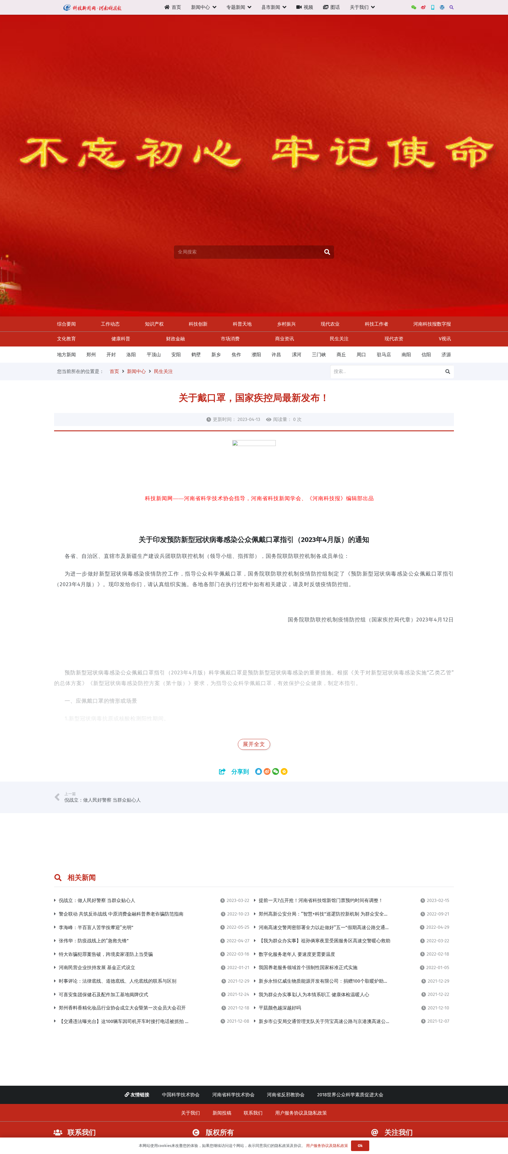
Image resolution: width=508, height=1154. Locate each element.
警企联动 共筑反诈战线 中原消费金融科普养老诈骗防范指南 (121, 914)
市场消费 (230, 338)
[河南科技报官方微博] (423, 7)
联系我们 (253, 1113)
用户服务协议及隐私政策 (301, 1113)
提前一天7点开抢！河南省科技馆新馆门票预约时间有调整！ (321, 900)
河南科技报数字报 (432, 324)
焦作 (236, 354)
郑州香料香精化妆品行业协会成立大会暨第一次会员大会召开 (122, 1008)
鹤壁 (196, 354)
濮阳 (256, 354)
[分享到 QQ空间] (284, 771)
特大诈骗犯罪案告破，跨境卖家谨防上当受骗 (106, 954)
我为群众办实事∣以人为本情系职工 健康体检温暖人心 (314, 994)
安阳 (176, 354)
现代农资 (394, 338)
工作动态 (110, 324)
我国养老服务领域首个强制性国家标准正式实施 (308, 967)
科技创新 (198, 324)
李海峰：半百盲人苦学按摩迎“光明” (96, 927)
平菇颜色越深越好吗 (280, 1008)
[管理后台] (442, 7)
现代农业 (330, 324)
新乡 (216, 354)
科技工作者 (376, 324)
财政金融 (175, 338)
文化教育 (66, 338)
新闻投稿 (222, 1113)
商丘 (341, 354)
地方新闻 (66, 354)
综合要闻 (66, 324)
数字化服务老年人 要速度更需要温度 (297, 954)
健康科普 (120, 338)
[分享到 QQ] (258, 771)
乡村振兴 (286, 324)
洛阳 (131, 354)
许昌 (276, 354)
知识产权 (154, 324)
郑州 (91, 354)
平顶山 (154, 354)
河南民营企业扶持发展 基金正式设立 (97, 967)
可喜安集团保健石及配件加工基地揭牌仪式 (103, 994)
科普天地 (242, 324)
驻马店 (384, 354)
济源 (446, 354)
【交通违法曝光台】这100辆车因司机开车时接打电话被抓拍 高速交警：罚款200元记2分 (151, 1021)
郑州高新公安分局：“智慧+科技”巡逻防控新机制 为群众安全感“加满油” (333, 914)
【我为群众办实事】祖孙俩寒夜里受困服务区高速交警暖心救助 (324, 941)
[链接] (92, 7)
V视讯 (445, 338)
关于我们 (190, 1113)
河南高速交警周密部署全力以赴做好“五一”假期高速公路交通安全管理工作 (336, 927)
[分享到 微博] (267, 771)
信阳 (426, 354)
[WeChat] (414, 7)
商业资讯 (284, 338)
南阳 (406, 354)
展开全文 (254, 744)
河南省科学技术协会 (233, 1094)
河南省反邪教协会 (286, 1094)
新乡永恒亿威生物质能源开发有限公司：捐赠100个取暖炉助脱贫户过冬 (333, 981)
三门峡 (319, 354)
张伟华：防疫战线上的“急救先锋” (94, 941)
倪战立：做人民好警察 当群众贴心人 (97, 900)
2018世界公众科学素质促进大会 (350, 1094)
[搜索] (451, 7)
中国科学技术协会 (181, 1094)
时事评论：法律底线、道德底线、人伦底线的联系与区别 (117, 981)
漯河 (296, 354)
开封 (111, 354)
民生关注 (339, 338)
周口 (361, 354)
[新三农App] (432, 7)
